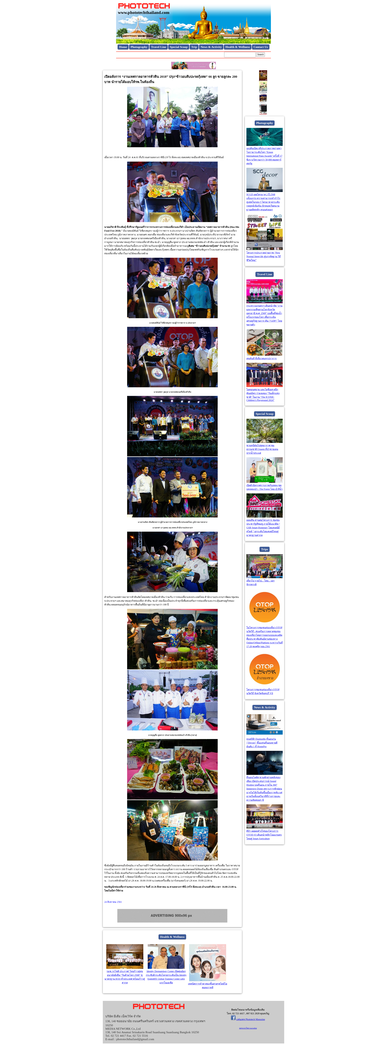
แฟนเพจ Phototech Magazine (250, 1019)
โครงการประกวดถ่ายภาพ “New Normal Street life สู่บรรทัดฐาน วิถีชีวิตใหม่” (263, 256)
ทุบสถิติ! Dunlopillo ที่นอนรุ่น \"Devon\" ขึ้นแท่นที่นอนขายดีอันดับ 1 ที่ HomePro (261, 743)
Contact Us (261, 47)
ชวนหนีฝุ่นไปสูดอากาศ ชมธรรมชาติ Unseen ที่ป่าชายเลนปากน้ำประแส (262, 449)
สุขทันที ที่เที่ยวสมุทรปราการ (261, 358)
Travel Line (158, 47)
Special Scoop (179, 47)
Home (123, 47)
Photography (139, 47)
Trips (264, 549)
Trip (194, 47)
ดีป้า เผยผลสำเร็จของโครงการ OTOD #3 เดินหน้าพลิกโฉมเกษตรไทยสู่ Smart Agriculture (264, 835)
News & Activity (211, 47)
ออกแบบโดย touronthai (248, 1028)
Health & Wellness (237, 47)
